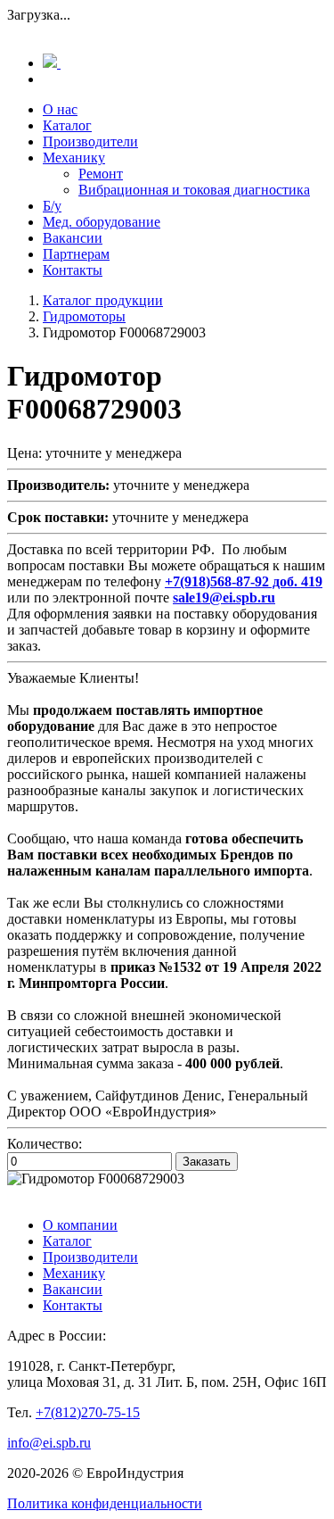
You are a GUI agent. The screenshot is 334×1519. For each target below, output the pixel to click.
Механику (74, 157)
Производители (90, 141)
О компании (80, 1225)
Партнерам (76, 253)
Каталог (67, 125)
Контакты (72, 270)
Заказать (207, 1161)
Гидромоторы (84, 316)
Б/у (52, 205)
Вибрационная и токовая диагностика (194, 189)
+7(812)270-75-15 (88, 1412)
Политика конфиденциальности (104, 1503)
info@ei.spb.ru (49, 1442)
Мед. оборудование (101, 221)
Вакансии (72, 237)
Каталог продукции (103, 300)
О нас (60, 109)
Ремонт (100, 173)
